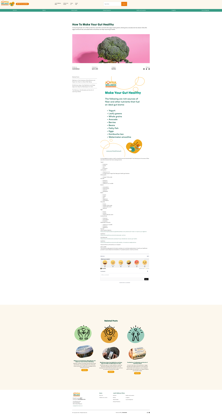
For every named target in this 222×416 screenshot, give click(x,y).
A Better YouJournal (65, 4)
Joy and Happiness (205, 10)
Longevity (174, 10)
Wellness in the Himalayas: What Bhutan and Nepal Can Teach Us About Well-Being (83, 81)
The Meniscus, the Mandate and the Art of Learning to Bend (83, 91)
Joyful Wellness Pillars (119, 393)
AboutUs (71, 4)
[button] (144, 69)
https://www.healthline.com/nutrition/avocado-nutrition (113, 235)
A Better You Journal (103, 397)
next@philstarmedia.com (78, 405)
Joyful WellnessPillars (58, 4)
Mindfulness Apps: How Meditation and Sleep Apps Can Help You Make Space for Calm (83, 86)
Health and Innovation (141, 10)
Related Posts (75, 77)
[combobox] (112, 4)
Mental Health (74, 10)
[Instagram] (147, 412)
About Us (101, 395)
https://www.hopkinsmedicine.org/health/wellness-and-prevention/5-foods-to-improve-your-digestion (123, 231)
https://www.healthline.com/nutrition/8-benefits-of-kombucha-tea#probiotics (118, 242)
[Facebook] (149, 412)
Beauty (44, 10)
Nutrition (15, 10)
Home (100, 393)
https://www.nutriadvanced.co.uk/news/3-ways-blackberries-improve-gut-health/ (118, 238)
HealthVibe (76, 4)
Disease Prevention (107, 10)
